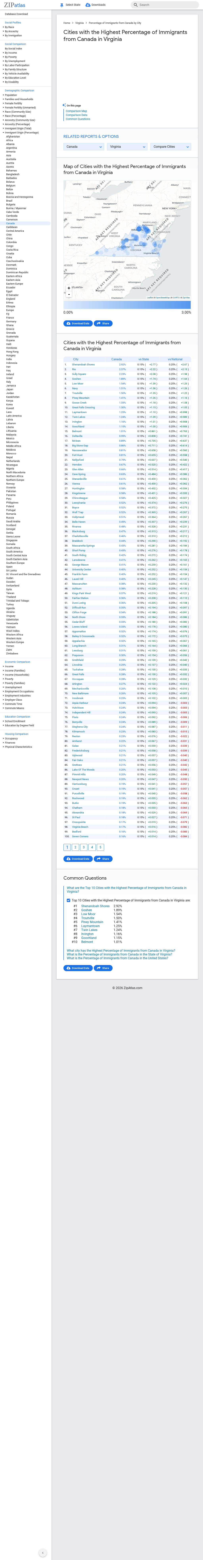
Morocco (11, 453)
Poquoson (77, 655)
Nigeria (10, 468)
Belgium (10, 185)
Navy (75, 388)
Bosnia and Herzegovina (19, 196)
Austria (10, 162)
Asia (8, 155)
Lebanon (11, 423)
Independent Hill (81, 712)
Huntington (78, 488)
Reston (76, 736)
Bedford (76, 831)
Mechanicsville (80, 688)
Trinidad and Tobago (17, 600)
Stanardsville (79, 478)
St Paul (76, 817)
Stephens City (80, 726)
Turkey (10, 604)
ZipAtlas (186, 298)
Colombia (11, 242)
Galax (75, 745)
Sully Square (79, 374)
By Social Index (13, 48)
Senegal (10, 528)
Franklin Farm (79, 574)
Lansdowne (78, 559)
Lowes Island (79, 626)
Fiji (7, 313)
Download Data (80, 323)
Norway (10, 483)
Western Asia (13, 638)
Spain (9, 566)
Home (66, 22)
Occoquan (78, 679)
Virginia (79, 22)
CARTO (176, 298)
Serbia (9, 532)
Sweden (10, 581)
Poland (10, 506)
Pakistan (11, 491)
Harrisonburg (79, 783)
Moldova (11, 449)
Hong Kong (12, 351)
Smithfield (77, 660)
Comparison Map (76, 111)
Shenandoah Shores (83, 364)
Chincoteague (80, 497)
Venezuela (12, 623)
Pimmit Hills (79, 774)
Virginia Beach (80, 826)
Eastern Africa (14, 276)
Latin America (14, 415)
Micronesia (12, 442)
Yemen (10, 645)
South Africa (13, 547)
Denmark (11, 264)
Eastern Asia (13, 279)
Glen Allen (77, 469)
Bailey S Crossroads (83, 636)
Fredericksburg (80, 750)
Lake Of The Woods (83, 769)
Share (105, 323)
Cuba (9, 257)
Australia (11, 159)
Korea (9, 404)
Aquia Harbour (80, 702)
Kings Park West (81, 593)
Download (182, 177)
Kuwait (10, 408)
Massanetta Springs (83, 545)
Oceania (10, 487)
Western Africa (14, 634)
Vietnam (10, 627)
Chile (9, 234)
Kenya (9, 400)
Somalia (10, 544)
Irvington (77, 421)
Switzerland (12, 585)
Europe (10, 310)
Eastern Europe (14, 283)
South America (14, 551)
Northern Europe (15, 479)
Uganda (10, 608)
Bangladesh (12, 174)
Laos (9, 412)
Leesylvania (78, 502)
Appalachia (78, 640)
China (9, 238)
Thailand (11, 596)
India (9, 359)
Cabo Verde (12, 212)
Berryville (77, 722)
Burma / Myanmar (16, 208)
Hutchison (78, 707)
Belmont (76, 431)
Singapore (11, 540)
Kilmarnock (78, 731)
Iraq (8, 370)
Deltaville (77, 436)
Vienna (76, 483)
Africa (9, 140)
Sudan (9, 578)
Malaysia (11, 434)
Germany (11, 321)
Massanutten (79, 583)
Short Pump (78, 550)
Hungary (10, 355)
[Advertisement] (94, 74)
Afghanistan (13, 136)
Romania (11, 513)
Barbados (11, 178)
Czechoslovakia (15, 261)
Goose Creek (79, 402)
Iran (8, 366)
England (10, 298)
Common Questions (78, 119)
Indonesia (11, 362)
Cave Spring (78, 474)
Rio (74, 369)
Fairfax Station (80, 598)
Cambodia (11, 215)
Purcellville (78, 793)
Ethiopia (10, 306)
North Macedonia (15, 472)
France (10, 317)
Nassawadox (79, 450)
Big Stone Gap (80, 445)
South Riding (79, 555)
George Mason (80, 564)
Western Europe (15, 642)
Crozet (75, 788)
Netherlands (13, 461)
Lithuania (11, 430)
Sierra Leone (13, 536)
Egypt (9, 291)
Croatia (10, 253)
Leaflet (150, 298)
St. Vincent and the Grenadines (23, 574)
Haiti (8, 344)
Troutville (77, 393)
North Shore (78, 617)
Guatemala (12, 336)
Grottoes (77, 764)
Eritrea (9, 302)
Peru (8, 498)
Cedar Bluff (78, 621)
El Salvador (12, 295)
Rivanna (76, 526)
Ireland (10, 374)
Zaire (9, 649)
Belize (9, 189)
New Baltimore (80, 693)
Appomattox (79, 631)
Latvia (9, 419)
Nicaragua (12, 464)
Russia (10, 517)
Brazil (9, 200)
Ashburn (76, 588)
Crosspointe (79, 822)
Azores (10, 166)
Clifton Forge (79, 612)
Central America (15, 230)
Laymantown (79, 412)
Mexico (10, 438)
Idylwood (77, 755)
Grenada (11, 332)
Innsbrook (77, 698)
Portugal (10, 510)
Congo (9, 245)
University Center (81, 569)
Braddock (77, 540)
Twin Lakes (78, 416)
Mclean (76, 440)
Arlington (77, 683)
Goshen (76, 378)
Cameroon (12, 219)
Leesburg (77, 650)
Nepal (9, 457)
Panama (10, 495)
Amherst (77, 741)
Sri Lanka (11, 570)
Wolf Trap (77, 512)
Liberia (10, 427)
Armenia (10, 151)
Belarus (10, 181)
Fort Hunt (77, 455)
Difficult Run (79, 607)
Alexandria (78, 812)
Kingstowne (78, 493)
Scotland (11, 525)
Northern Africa (14, 476)
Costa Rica (12, 249)
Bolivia (9, 193)
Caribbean (11, 227)
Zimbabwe (12, 653)
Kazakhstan (12, 396)
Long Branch (79, 645)
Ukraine (10, 611)
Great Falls (78, 674)
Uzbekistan (12, 619)
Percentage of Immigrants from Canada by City (115, 22)
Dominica (11, 268)
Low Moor (77, 383)
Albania (10, 144)
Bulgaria (10, 204)
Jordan (10, 393)
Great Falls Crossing (83, 407)
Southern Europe (15, 562)
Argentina (11, 147)
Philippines (12, 502)
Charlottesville (80, 536)
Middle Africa (13, 445)
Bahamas (11, 170)
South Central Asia (16, 555)
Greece (10, 328)
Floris (75, 717)
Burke (75, 803)
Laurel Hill (77, 579)
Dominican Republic (17, 272)
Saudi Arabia (13, 521)
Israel (9, 378)
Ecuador (10, 287)
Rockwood (78, 798)
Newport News (80, 779)
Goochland (78, 426)
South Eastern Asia (16, 559)
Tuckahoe (77, 669)
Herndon (77, 464)
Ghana (9, 325)
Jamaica (11, 385)
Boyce (75, 507)
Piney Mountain (80, 397)
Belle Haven (78, 521)
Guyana (10, 340)
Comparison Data (76, 115)
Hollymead (78, 517)
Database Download (16, 14)
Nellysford (78, 459)
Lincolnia (77, 664)
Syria (9, 589)
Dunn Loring (79, 602)
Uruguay (10, 615)
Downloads (98, 4)
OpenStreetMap (163, 298)
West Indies (13, 630)
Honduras (11, 347)
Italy (8, 381)
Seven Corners (80, 836)
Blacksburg (78, 531)
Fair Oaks (77, 760)
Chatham (77, 807)
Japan (9, 389)
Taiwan (10, 593)
